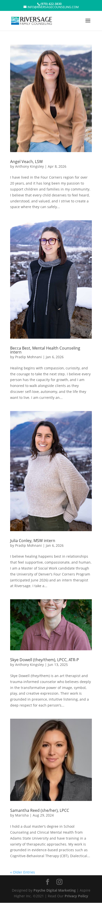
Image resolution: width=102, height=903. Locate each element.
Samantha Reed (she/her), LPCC (39, 810)
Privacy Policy (76, 896)
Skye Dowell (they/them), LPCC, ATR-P (44, 659)
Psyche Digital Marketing (54, 890)
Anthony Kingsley (29, 166)
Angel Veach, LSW (26, 161)
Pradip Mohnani (28, 357)
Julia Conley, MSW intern (32, 540)
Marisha (22, 815)
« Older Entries (22, 872)
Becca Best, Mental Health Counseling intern (45, 350)
